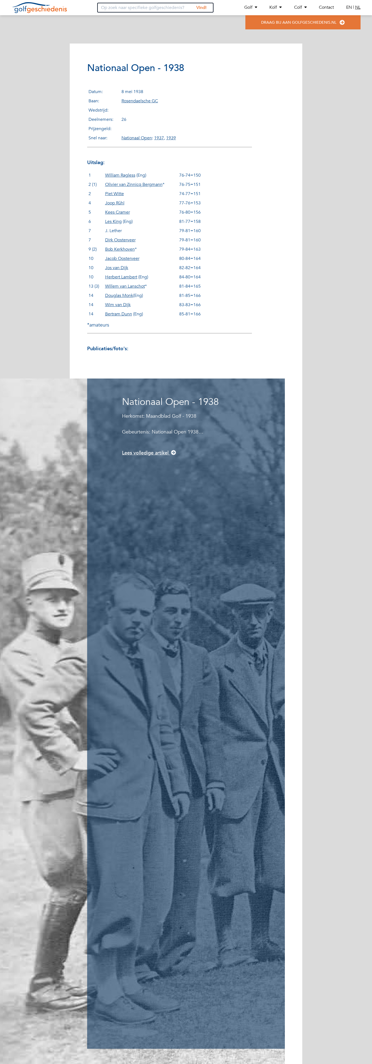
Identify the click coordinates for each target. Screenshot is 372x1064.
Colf (298, 7)
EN (349, 7)
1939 (171, 138)
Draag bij (298, 22)
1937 (159, 138)
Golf (248, 7)
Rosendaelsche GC (139, 101)
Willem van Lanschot (125, 286)
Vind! (201, 8)
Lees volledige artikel (146, 453)
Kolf (273, 7)
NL (358, 7)
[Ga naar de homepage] (39, 7)
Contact (326, 7)
